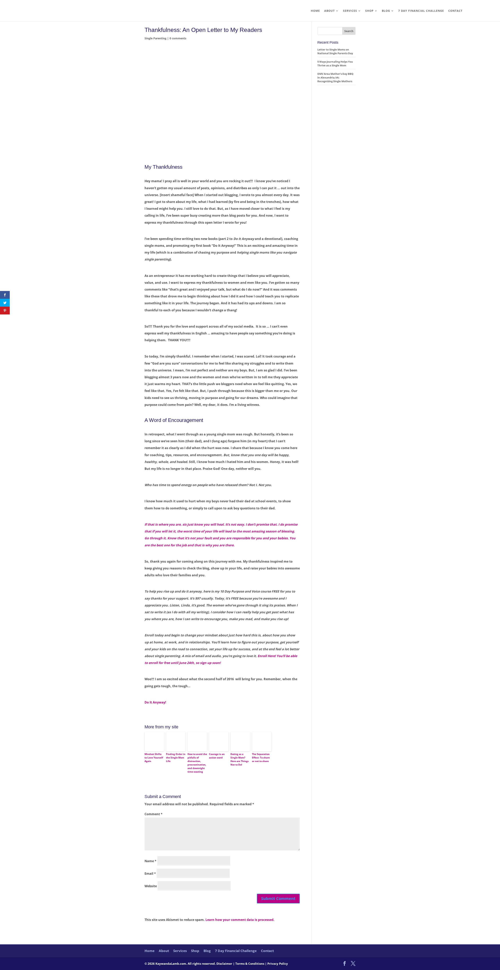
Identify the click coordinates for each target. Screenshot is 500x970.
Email (150, 873)
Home (315, 11)
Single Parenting (155, 38)
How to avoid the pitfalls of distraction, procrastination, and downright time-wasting (197, 762)
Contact (455, 11)
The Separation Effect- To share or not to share (261, 757)
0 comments (178, 38)
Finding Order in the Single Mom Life (175, 757)
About (329, 11)
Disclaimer (224, 963)
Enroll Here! (267, 656)
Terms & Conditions (250, 963)
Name (150, 861)
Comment (153, 814)
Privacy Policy (277, 963)
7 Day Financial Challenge (421, 11)
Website (151, 886)
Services (350, 11)
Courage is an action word (217, 755)
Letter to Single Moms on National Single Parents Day (335, 51)
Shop (369, 11)
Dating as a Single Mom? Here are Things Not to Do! (239, 759)
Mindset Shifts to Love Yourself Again (154, 757)
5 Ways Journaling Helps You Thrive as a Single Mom (335, 63)
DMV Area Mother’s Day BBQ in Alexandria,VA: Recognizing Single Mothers (335, 77)
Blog (386, 11)
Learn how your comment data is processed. (239, 920)
